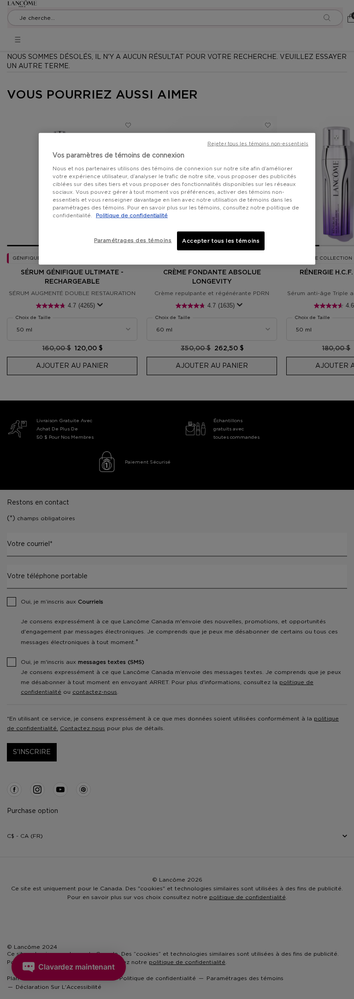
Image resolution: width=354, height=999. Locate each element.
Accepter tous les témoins (221, 240)
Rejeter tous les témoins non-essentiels (257, 143)
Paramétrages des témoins (133, 240)
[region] (177, 199)
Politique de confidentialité (132, 215)
